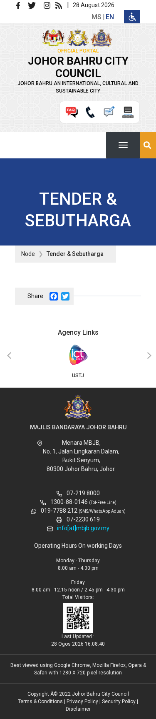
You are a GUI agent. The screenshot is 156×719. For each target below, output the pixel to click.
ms (97, 17)
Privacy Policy (82, 701)
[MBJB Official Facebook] (21, 5)
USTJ (78, 375)
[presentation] (8, 356)
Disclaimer (78, 709)
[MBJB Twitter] (35, 5)
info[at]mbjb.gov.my (83, 528)
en (110, 17)
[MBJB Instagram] (49, 5)
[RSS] (60, 5)
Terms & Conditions (40, 701)
